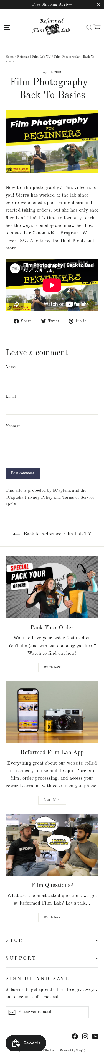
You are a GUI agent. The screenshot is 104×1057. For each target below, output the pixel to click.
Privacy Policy (38, 497)
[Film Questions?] (52, 845)
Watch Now (52, 667)
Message (13, 426)
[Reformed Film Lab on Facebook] (75, 1036)
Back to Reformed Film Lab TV (57, 534)
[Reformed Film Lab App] (52, 712)
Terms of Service (78, 497)
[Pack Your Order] (52, 587)
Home (10, 57)
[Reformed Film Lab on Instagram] (85, 1036)
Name (11, 367)
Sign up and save (37, 978)
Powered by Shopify (73, 1050)
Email (11, 397)
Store (16, 940)
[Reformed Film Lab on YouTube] (95, 1036)
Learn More (52, 800)
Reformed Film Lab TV (34, 57)
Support (21, 958)
